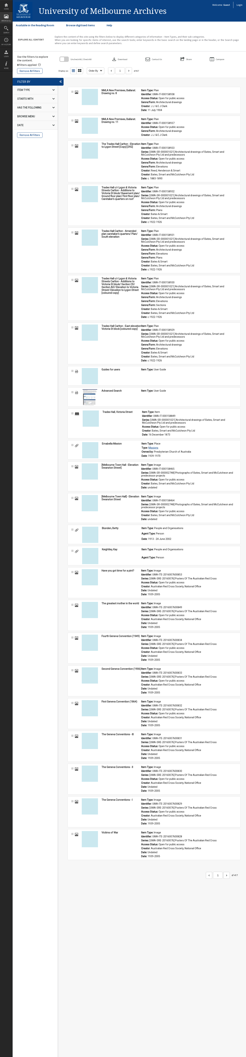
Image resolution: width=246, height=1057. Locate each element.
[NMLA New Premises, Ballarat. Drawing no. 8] (90, 97)
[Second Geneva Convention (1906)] (90, 675)
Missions (153, 447)
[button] (154, 59)
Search (6, 32)
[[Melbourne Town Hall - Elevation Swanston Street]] (90, 471)
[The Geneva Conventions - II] (90, 774)
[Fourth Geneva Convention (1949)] (90, 643)
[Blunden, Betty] (90, 535)
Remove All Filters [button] (30, 71)
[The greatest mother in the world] (90, 610)
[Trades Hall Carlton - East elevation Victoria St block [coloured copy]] (90, 333)
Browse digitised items (80, 25)
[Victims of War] (90, 839)
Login (6, 56)
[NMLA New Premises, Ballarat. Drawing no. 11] (90, 126)
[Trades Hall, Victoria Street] (91, 418)
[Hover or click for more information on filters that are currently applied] (39, 65)
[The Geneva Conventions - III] (90, 741)
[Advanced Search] (90, 397)
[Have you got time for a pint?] (90, 577)
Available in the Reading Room (35, 25)
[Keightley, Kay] (90, 556)
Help (109, 25)
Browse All (6, 21)
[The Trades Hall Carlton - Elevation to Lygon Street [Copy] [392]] (90, 150)
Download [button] (119, 59)
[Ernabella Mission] (90, 450)
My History (6, 44)
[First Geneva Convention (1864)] (90, 708)
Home (6, 9)
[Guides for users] (90, 376)
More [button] (6, 68)
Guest (226, 4)
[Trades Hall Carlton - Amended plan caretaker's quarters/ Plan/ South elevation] (90, 238)
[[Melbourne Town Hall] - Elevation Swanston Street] (90, 503)
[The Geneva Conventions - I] (90, 806)
